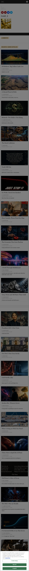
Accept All (14, 568)
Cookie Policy (7, 558)
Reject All (14, 564)
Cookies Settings (14, 560)
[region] (14, 561)
